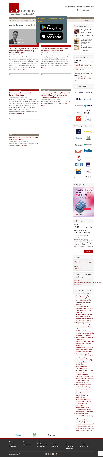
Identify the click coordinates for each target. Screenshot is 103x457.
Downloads (34, 18)
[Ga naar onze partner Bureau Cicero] (79, 171)
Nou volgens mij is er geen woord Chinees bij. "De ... (83, 65)
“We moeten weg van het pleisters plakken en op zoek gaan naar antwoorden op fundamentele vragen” (23, 50)
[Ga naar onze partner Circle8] (79, 99)
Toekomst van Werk (15, 46)
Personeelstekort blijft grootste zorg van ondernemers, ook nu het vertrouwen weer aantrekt (84, 350)
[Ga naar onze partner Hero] (88, 118)
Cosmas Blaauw (23, 141)
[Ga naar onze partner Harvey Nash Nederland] (79, 118)
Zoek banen (55, 446)
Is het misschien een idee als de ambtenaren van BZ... (83, 78)
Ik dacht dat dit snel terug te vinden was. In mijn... (84, 69)
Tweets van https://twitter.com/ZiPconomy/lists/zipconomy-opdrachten (87, 283)
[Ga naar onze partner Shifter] (79, 145)
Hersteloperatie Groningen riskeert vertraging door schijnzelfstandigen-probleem (84, 298)
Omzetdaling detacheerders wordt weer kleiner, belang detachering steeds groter (83, 387)
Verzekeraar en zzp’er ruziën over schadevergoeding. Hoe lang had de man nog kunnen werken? (85, 428)
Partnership (69, 442)
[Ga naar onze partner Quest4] (79, 138)
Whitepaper (12, 446)
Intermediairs (41, 446)
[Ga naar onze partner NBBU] (79, 164)
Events (25, 442)
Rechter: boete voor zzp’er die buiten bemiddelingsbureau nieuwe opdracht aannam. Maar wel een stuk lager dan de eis (83, 33)
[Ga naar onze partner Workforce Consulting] (88, 138)
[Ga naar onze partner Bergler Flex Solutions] (79, 177)
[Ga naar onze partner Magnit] (79, 105)
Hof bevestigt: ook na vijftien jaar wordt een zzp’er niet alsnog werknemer (86, 41)
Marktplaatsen (41, 442)
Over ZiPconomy (84, 444)
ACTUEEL (13, 18)
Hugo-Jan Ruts (58, 99)
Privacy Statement (84, 446)
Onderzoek (12, 444)
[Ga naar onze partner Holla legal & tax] (88, 151)
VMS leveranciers (42, 444)
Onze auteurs (55, 442)
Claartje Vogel (23, 97)
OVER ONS (90, 18)
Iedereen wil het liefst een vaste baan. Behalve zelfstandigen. (21, 94)
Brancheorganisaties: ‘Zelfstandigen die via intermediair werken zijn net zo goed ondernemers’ (83, 49)
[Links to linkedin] (86, 227)
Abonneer (88, 251)
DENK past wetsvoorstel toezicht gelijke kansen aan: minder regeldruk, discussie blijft (84, 410)
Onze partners (55, 444)
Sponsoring (69, 444)
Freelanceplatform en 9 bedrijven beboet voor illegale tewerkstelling (85, 362)
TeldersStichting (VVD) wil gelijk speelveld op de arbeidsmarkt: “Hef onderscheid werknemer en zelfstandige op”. (55, 95)
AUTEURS (78, 18)
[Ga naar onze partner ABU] (88, 164)
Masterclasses (27, 444)
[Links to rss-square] (91, 227)
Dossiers (21, 18)
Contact (82, 442)
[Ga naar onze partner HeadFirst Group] (88, 112)
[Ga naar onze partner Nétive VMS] (79, 158)
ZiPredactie (55, 53)
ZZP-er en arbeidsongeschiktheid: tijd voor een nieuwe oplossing (23, 138)
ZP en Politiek (45, 90)
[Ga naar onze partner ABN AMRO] (88, 145)
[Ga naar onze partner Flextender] (88, 99)
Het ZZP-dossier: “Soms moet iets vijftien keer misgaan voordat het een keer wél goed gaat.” (85, 333)
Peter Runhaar (23, 55)
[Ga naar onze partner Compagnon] (79, 112)
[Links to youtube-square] (77, 227)
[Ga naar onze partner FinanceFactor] (88, 92)
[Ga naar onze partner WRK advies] (88, 177)
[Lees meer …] (23, 69)
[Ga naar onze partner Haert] (79, 151)
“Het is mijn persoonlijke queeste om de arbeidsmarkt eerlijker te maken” (54, 50)
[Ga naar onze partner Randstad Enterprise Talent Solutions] (79, 132)
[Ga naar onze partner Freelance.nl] (88, 158)
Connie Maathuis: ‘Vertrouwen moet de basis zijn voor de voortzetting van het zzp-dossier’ (84, 422)
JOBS (68, 18)
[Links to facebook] (82, 227)
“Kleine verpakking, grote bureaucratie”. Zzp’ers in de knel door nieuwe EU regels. (84, 356)
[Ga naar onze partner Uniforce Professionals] (88, 171)
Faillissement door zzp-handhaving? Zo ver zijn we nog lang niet (84, 416)
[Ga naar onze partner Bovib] (88, 105)
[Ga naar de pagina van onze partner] (18, 435)
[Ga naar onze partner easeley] (88, 132)
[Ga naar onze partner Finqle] (79, 92)
